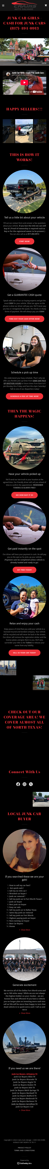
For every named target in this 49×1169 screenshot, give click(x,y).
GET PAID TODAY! (24, 570)
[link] (24, 5)
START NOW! (24, 241)
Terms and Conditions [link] (24, 1150)
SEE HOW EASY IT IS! (24, 495)
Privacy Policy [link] (24, 1148)
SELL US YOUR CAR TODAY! (24, 653)
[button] (4, 5)
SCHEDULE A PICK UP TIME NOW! (24, 396)
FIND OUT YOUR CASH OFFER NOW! (24, 319)
